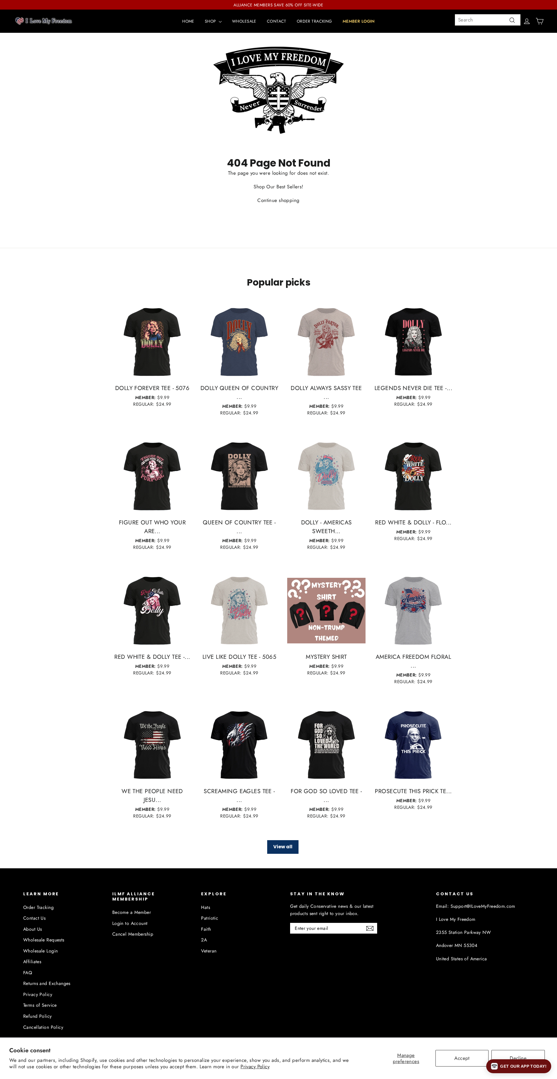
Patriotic (209, 918)
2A (204, 940)
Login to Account (130, 923)
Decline (518, 1058)
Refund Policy (37, 1016)
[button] (518, 1066)
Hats (205, 907)
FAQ (27, 972)
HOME (188, 21)
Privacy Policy (255, 1066)
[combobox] (487, 20)
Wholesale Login (40, 951)
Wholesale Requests (43, 940)
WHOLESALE (244, 21)
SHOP (211, 21)
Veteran (208, 951)
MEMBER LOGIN (359, 21)
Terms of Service (40, 1005)
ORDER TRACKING (314, 21)
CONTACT (276, 21)
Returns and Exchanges (46, 983)
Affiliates (32, 961)
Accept (462, 1058)
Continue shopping (278, 200)
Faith (206, 929)
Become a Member (131, 912)
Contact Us (34, 918)
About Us (32, 929)
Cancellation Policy (43, 1027)
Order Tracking (38, 907)
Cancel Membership (132, 934)
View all (282, 846)
